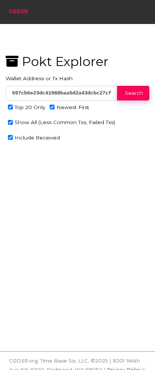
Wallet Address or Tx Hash (39, 78)
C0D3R (18, 11)
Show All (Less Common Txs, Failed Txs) (65, 122)
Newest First (72, 107)
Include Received (37, 138)
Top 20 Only (30, 107)
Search (133, 93)
